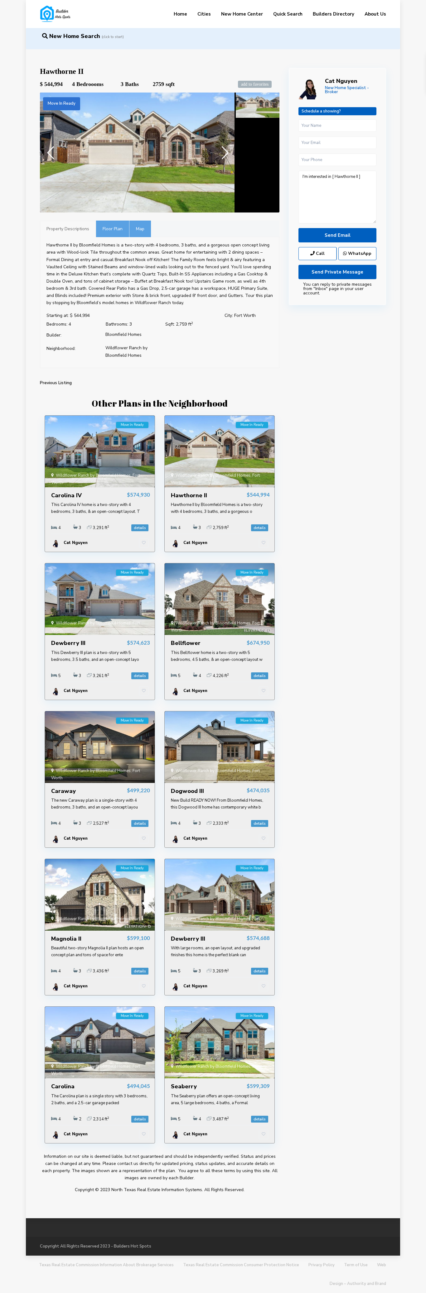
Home (180, 14)
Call (320, 253)
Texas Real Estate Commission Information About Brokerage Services (106, 1265)
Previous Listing (56, 383)
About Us (375, 14)
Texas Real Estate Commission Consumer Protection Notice (241, 1265)
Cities (204, 14)
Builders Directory (333, 14)
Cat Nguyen (341, 81)
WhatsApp (359, 253)
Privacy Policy (321, 1265)
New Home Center (242, 14)
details (140, 527)
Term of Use (356, 1265)
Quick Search (288, 14)
